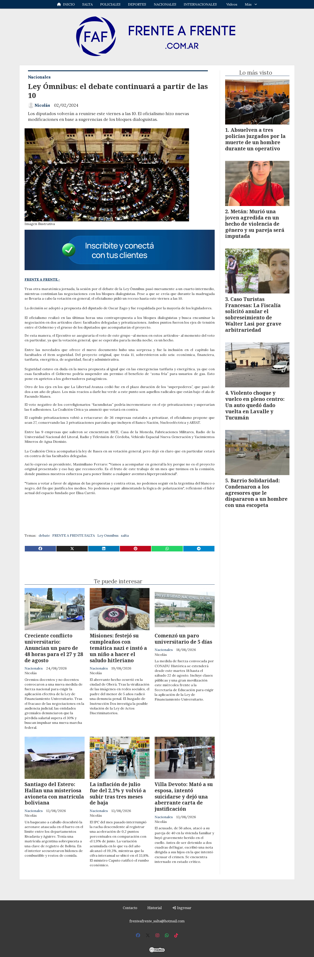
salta (125, 535)
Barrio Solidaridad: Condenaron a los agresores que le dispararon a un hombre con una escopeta (256, 492)
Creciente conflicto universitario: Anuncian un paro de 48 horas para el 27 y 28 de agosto (54, 648)
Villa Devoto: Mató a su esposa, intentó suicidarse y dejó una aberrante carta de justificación (184, 796)
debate (44, 535)
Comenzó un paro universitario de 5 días (183, 638)
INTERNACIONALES (200, 4)
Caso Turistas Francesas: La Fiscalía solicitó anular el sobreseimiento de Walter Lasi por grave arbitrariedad (253, 314)
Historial (154, 907)
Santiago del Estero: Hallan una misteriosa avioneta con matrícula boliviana (54, 793)
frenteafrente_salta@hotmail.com (157, 921)
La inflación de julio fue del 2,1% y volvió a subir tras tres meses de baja (118, 793)
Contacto (130, 907)
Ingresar (183, 907)
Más (248, 4)
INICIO (69, 4)
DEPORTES (137, 4)
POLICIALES (110, 4)
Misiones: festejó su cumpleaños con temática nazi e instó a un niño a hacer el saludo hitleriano (118, 648)
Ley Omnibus (108, 535)
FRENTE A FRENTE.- (42, 279)
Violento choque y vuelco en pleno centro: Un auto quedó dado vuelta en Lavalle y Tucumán (255, 405)
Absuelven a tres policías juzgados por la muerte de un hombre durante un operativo (255, 139)
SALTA (87, 4)
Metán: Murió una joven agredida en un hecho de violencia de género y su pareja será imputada (254, 223)
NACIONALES (165, 4)
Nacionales (39, 77)
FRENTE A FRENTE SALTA (73, 535)
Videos (231, 4)
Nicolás (42, 105)
